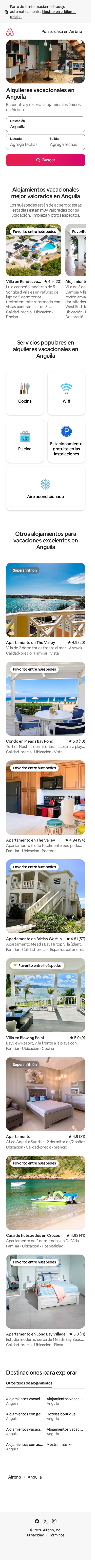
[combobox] (45, 127)
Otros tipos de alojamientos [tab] (29, 1383)
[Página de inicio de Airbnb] (10, 32)
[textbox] (26, 144)
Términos (56, 1535)
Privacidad (35, 1535)
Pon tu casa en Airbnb (62, 31)
